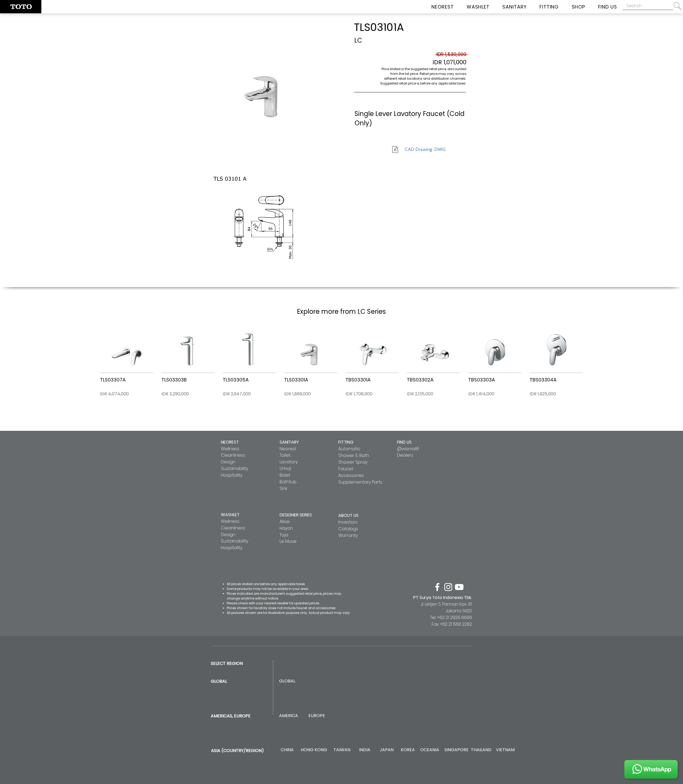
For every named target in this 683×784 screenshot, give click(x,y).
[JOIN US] (651, 769)
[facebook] (437, 587)
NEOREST (230, 442)
